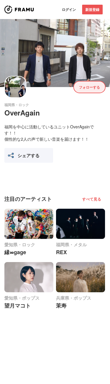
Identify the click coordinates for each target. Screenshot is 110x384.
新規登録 (92, 9)
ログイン (69, 9)
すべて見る (91, 199)
